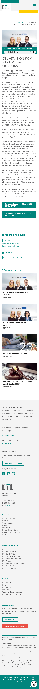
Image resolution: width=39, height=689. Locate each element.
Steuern (19, 257)
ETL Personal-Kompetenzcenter (13, 563)
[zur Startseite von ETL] (6, 7)
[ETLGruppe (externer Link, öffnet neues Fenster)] (3, 474)
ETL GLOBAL (7, 549)
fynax (4, 585)
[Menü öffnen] (34, 6)
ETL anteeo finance (9, 568)
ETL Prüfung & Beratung (11, 556)
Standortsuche (7, 523)
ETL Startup (6, 587)
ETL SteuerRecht (8, 566)
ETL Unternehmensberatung (12, 559)
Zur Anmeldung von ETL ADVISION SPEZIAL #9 (18, 214)
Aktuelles (21, 22)
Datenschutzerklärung (10, 530)
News (5, 257)
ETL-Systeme (7, 582)
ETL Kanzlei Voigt (8, 554)
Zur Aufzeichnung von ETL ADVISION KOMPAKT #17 (19, 205)
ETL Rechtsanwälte (9, 551)
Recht (12, 257)
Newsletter (6, 520)
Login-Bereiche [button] (9, 619)
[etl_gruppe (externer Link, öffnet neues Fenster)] (13, 474)
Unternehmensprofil (9, 518)
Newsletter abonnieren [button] (13, 463)
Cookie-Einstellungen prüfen (12, 535)
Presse (4, 525)
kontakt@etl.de (7, 443)
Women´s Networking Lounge (13, 592)
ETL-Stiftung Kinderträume (11, 594)
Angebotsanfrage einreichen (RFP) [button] (15, 626)
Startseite (13, 22)
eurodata (5, 590)
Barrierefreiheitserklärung (11, 532)
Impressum (6, 528)
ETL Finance (7, 561)
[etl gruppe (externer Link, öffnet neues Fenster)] (8, 474)
